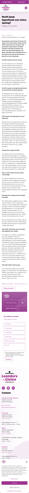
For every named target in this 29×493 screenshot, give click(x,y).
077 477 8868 (7, 433)
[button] (26, 462)
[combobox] (12, 303)
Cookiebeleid (10, 490)
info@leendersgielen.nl (9, 407)
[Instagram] (3, 388)
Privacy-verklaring (17, 490)
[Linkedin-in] (13, 388)
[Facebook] (8, 388)
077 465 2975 (7, 452)
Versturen (8, 359)
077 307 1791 (6, 405)
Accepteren (14, 483)
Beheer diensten (14, 478)
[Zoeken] (22, 303)
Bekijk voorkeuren (14, 487)
